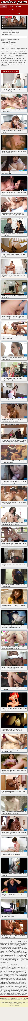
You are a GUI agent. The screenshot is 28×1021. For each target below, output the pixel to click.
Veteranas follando (3, 991)
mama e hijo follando (7, 960)
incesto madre (22, 944)
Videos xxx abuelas (11, 987)
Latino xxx (24, 971)
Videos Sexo (8, 986)
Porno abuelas (13, 993)
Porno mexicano (8, 967)
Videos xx (16, 974)
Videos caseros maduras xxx (18, 983)
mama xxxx (6, 962)
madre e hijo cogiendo (10, 948)
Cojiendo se (2, 975)
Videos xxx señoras (20, 993)
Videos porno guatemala (5, 970)
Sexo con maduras (20, 970)
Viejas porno (15, 979)
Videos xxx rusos (6, 978)
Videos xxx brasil (22, 991)
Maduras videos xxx (20, 975)
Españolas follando (18, 987)
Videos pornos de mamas (16, 994)
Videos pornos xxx (13, 985)
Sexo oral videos (8, 977)
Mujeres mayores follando (22, 972)
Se (25, 983)
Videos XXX (10, 990)
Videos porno (2, 981)
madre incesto (23, 951)
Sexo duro (4, 45)
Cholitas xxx (10, 991)
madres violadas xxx (14, 959)
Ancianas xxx (10, 971)
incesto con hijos (11, 45)
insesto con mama (24, 946)
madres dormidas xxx (4, 955)
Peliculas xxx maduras (4, 974)
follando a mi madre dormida (6, 943)
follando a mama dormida (14, 941)
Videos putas (2, 972)
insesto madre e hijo (4, 947)
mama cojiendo (21, 959)
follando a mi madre (23, 941)
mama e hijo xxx (15, 960)
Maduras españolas (22, 979)
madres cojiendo (13, 954)
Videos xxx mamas (14, 2)
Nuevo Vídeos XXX (11, 8)
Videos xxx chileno (21, 978)
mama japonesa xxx (23, 960)
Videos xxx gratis (3, 989)
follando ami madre (16, 943)
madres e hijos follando (21, 955)
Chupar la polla (5, 42)
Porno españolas (8, 975)
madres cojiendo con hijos (22, 954)
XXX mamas (23, 994)
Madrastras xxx (24, 968)
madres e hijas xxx (13, 955)
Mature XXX (25, 987)
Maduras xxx (12, 974)
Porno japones (24, 990)
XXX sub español (13, 978)
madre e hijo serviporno (10, 950)
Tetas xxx (13, 975)
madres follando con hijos (22, 956)
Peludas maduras (13, 970)
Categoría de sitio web (18, 10)
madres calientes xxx (6, 954)
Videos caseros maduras (5, 985)
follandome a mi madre (4, 944)
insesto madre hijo (12, 947)
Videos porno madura (17, 971)
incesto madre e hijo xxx (5, 946)
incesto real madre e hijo (15, 946)
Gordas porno (19, 977)
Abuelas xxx (16, 981)
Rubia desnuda (13, 42)
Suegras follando (14, 986)
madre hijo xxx (17, 951)
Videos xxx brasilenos (8, 979)
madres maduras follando (14, 958)
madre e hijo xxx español (20, 950)
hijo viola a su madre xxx (14, 944)
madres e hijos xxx (4, 956)
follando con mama (23, 943)
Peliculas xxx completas (8, 983)
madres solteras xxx (6, 959)
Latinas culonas (19, 982)
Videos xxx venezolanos (11, 982)
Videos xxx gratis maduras (17, 989)
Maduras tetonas (3, 987)
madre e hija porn (19, 947)
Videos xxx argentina (16, 990)
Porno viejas (9, 989)
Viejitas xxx (14, 977)
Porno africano (16, 991)
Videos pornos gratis (10, 981)
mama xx (2, 962)
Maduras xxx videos (23, 974)
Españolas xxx (3, 982)
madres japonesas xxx (4, 958)
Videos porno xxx (22, 981)
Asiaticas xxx (8, 994)
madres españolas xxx (12, 956)
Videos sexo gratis (8, 968)
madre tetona (2, 952)
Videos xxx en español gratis (11, 972)
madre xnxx (8, 952)
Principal (4, 6)
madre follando (11, 951)
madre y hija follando (15, 952)
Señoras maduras (22, 966)
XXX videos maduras (16, 968)
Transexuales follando (16, 967)
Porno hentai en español (5, 993)
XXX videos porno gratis (5, 966)
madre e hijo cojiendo (19, 948)
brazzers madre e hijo (4, 941)
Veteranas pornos (21, 986)
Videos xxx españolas (14, 966)
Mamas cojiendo (21, 985)
